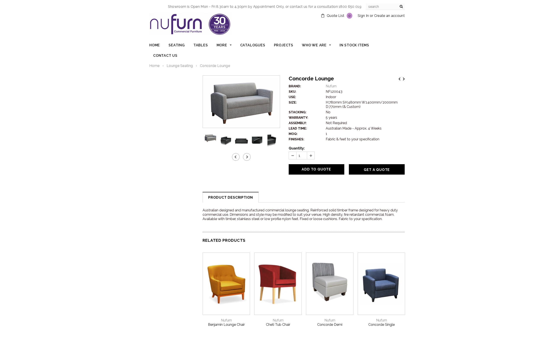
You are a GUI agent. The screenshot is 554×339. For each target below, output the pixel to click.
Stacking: (297, 112)
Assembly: (298, 123)
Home (154, 66)
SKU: (292, 92)
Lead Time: (298, 128)
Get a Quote (377, 170)
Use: (292, 97)
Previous (399, 79)
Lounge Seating (180, 66)
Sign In (363, 16)
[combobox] (385, 6)
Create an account (389, 16)
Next (404, 79)
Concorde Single (381, 325)
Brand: (295, 86)
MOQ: (293, 134)
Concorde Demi (329, 325)
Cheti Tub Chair (278, 325)
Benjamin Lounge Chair (226, 325)
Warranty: (298, 118)
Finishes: (296, 139)
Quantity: (297, 148)
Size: (293, 102)
